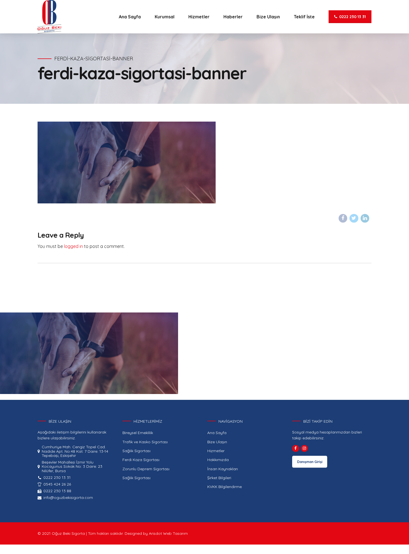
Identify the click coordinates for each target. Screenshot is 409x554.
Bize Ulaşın (268, 16)
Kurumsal (164, 16)
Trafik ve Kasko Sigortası (145, 441)
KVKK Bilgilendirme (224, 486)
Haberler (233, 16)
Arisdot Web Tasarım (168, 533)
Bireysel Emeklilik (137, 432)
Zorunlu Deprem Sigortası (145, 468)
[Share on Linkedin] (365, 218)
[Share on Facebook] (343, 218)
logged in (73, 246)
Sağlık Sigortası (136, 450)
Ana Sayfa (130, 16)
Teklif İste (304, 16)
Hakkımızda (218, 459)
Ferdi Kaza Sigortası (140, 459)
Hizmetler (199, 16)
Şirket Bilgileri (219, 477)
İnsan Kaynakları (222, 468)
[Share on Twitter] (353, 218)
